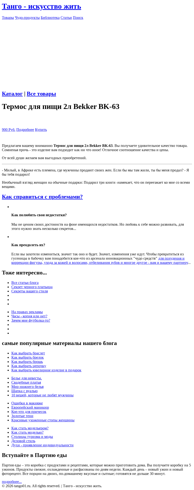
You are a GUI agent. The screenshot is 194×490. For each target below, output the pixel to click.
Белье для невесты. (26, 378)
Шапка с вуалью (24, 391)
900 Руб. (8, 130)
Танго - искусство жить (41, 6)
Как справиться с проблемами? (42, 197)
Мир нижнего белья (27, 387)
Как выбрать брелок (27, 357)
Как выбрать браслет (28, 353)
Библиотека (50, 18)
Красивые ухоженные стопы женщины (43, 420)
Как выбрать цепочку (28, 366)
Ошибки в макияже (27, 403)
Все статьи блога (25, 283)
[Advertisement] (97, 53)
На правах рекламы (27, 312)
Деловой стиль (23, 441)
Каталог (12, 94)
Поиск (78, 18)
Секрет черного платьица (32, 287)
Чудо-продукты (27, 18)
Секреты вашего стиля (29, 291)
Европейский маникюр (30, 407)
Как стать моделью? (27, 432)
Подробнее (25, 130)
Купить (41, 130)
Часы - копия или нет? (29, 316)
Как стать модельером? (29, 428)
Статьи (66, 18)
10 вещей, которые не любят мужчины (42, 395)
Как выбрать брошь (27, 362)
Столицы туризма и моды (32, 437)
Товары (8, 18)
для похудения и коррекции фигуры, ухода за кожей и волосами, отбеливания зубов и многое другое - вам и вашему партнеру (99, 260)
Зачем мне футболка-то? (30, 320)
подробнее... (12, 482)
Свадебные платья (26, 382)
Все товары (41, 94)
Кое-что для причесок (28, 412)
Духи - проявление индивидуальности (42, 445)
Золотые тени (22, 416)
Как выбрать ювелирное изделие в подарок (46, 370)
